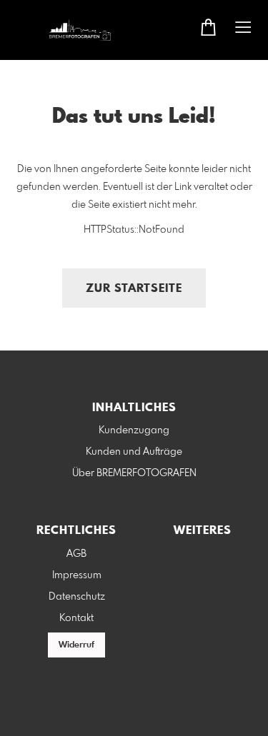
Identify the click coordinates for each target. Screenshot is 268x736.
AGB (76, 554)
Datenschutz (77, 597)
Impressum (76, 575)
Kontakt (76, 618)
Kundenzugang (134, 430)
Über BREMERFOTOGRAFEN (134, 473)
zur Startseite (134, 289)
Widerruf (76, 645)
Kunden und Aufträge (134, 452)
